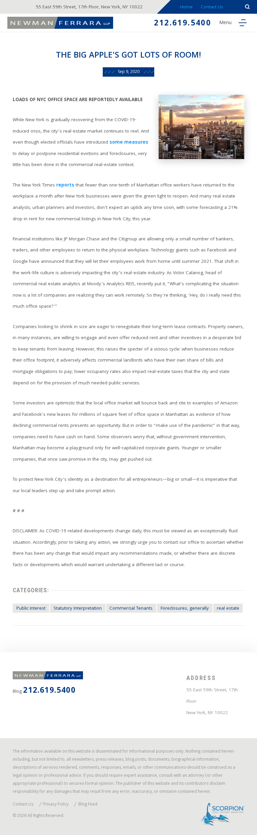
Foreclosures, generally (185, 609)
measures (135, 143)
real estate (228, 609)
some (116, 143)
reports (65, 185)
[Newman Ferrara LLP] (60, 22)
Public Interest (31, 609)
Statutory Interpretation (78, 609)
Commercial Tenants (131, 609)
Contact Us (212, 7)
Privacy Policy (56, 805)
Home (186, 7)
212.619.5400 (182, 23)
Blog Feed (87, 805)
